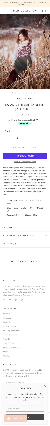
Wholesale (7, 318)
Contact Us (7, 322)
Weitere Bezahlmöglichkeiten (25, 161)
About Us (6, 313)
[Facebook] (4, 299)
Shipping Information (11, 330)
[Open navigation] (3, 11)
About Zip (7, 356)
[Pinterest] (22, 299)
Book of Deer (25, 98)
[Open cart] (47, 11)
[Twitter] (10, 299)
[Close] (45, 386)
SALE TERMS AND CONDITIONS (19, 235)
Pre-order (6, 339)
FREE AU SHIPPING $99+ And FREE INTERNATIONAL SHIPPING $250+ (25, 4)
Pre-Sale (8, 227)
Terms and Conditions (11, 347)
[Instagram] (16, 299)
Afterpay (6, 351)
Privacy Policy (8, 343)
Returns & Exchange (10, 334)
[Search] (42, 11)
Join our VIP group (10, 326)
